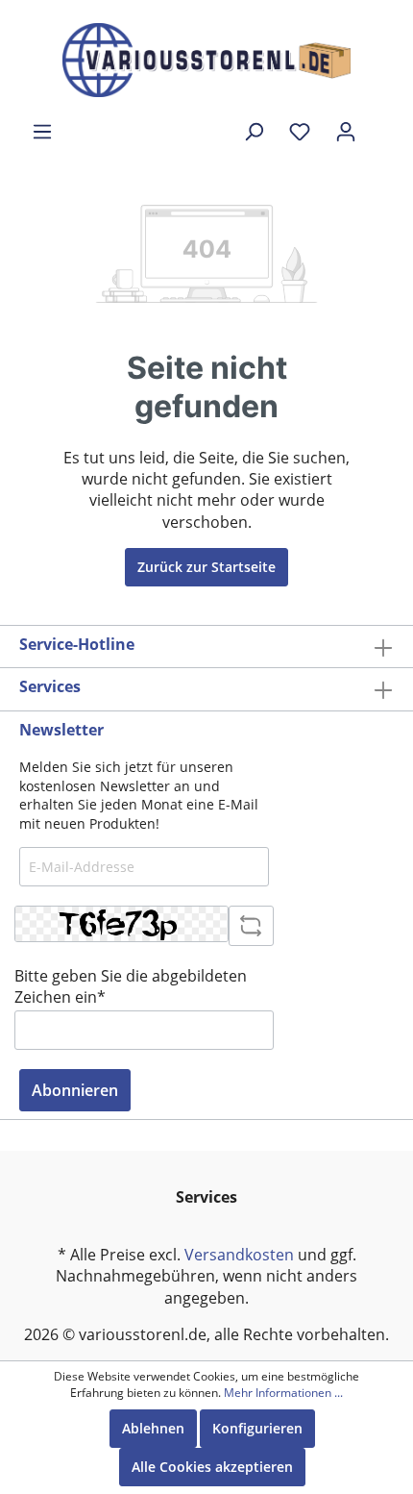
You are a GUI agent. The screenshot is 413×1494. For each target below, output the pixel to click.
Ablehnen (153, 1428)
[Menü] (42, 131)
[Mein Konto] (346, 131)
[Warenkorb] (381, 124)
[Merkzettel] (300, 131)
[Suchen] (254, 131)
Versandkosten (239, 1254)
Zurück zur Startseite (206, 567)
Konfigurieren (257, 1428)
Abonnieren (75, 1090)
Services (50, 686)
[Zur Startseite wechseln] (206, 60)
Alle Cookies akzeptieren (212, 1466)
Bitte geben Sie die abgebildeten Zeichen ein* (130, 986)
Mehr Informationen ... (283, 1393)
